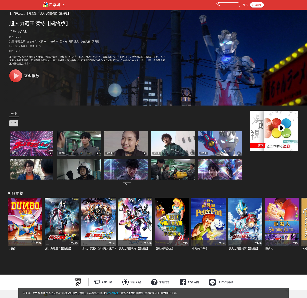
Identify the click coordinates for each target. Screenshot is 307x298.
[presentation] (3, 224)
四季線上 (18, 13)
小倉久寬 (85, 41)
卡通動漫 (31, 13)
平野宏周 (20, 41)
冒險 (32, 46)
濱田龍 (96, 41)
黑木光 (63, 41)
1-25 (13, 123)
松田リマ (44, 41)
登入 (245, 4)
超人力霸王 (21, 46)
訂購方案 (256, 5)
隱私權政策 (113, 292)
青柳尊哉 (32, 41)
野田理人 (74, 41)
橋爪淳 (54, 41)
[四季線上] (54, 5)
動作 (38, 46)
